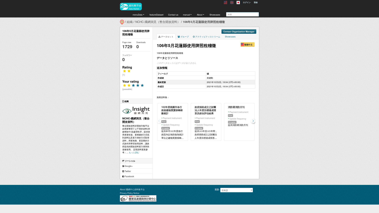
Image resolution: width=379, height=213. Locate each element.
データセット (167, 36)
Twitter (127, 171)
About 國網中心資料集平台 (132, 189)
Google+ (128, 165)
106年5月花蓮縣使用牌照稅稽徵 (204, 22)
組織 (130, 22)
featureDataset (156, 14)
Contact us (173, 14)
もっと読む (134, 152)
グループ (184, 36)
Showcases (214, 14)
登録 (256, 2)
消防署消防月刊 (236, 107)
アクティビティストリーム (207, 36)
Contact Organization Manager (238, 31)
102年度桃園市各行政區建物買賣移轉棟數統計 (172, 110)
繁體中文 (248, 44)
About (199, 14)
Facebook (129, 176)
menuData (137, 14)
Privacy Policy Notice (129, 193)
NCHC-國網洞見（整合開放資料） (157, 22)
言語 (217, 189)
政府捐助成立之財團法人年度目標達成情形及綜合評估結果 (205, 110)
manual (186, 14)
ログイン (247, 2)
